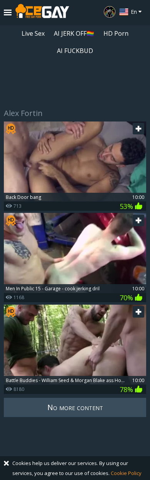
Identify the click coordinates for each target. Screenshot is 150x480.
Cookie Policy (126, 473)
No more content (75, 407)
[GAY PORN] (109, 12)
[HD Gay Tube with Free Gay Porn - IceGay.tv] (42, 12)
